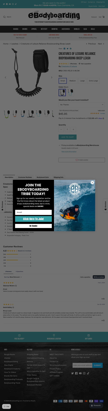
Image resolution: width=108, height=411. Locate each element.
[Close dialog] (92, 182)
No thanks (33, 226)
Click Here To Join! (33, 219)
